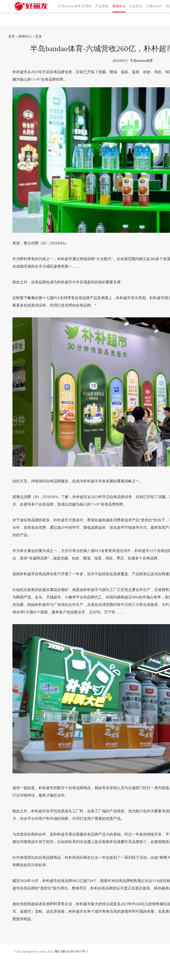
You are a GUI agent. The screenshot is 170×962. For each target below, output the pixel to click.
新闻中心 (25, 36)
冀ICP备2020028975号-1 (71, 951)
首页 (11, 36)
